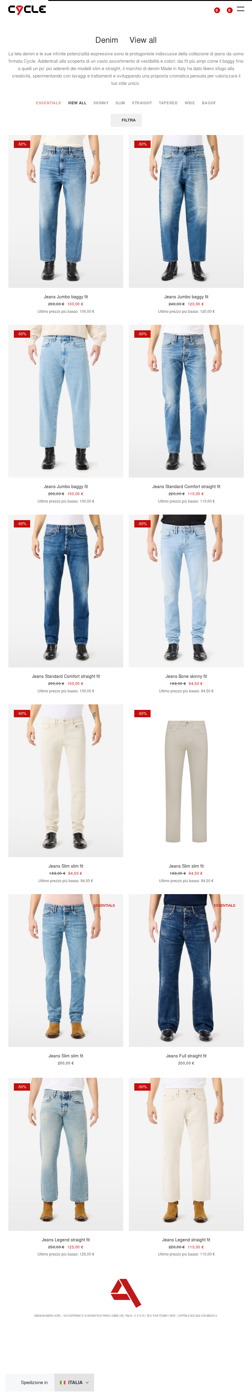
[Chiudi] (15, 1382)
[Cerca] (202, 9)
